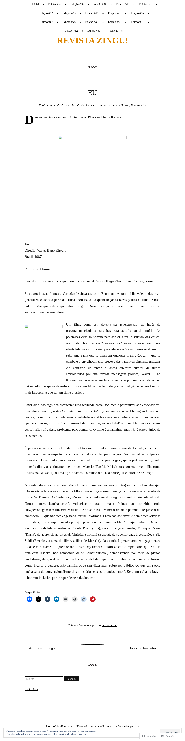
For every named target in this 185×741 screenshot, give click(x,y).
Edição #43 (69, 13)
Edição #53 (93, 30)
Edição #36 (54, 4)
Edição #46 (137, 13)
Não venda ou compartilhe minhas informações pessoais (107, 726)
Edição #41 (145, 4)
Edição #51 (137, 21)
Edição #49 (91, 21)
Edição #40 (122, 4)
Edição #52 (71, 30)
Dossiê (125, 105)
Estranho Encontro (145, 648)
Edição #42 (46, 13)
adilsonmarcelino (104, 105)
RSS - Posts (31, 689)
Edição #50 (114, 21)
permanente (109, 625)
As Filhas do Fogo (40, 648)
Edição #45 (114, 13)
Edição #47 (46, 21)
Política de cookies (78, 734)
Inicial (35, 4)
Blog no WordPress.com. (60, 726)
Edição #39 (99, 4)
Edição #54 (116, 30)
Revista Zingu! (92, 40)
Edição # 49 (138, 105)
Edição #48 (69, 21)
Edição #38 (77, 4)
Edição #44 (91, 13)
